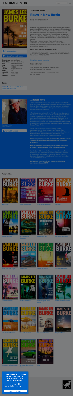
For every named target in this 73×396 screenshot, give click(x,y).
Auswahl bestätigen (15, 391)
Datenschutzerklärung (15, 380)
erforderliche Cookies (13, 386)
